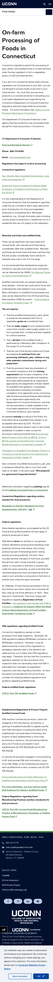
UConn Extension (10, 880)
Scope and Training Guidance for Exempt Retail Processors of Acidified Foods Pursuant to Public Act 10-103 (25, 189)
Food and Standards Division (16, 145)
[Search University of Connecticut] (44, 4)
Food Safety (8, 11)
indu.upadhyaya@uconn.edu (19, 847)
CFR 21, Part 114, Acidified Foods (18, 693)
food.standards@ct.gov (20, 157)
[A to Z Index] (50, 4)
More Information (20, 976)
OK (39, 976)
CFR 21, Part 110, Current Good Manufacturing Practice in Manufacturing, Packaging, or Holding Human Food (26, 813)
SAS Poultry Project (11, 885)
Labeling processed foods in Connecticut (28, 490)
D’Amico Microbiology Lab (14, 889)
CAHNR (5, 875)
